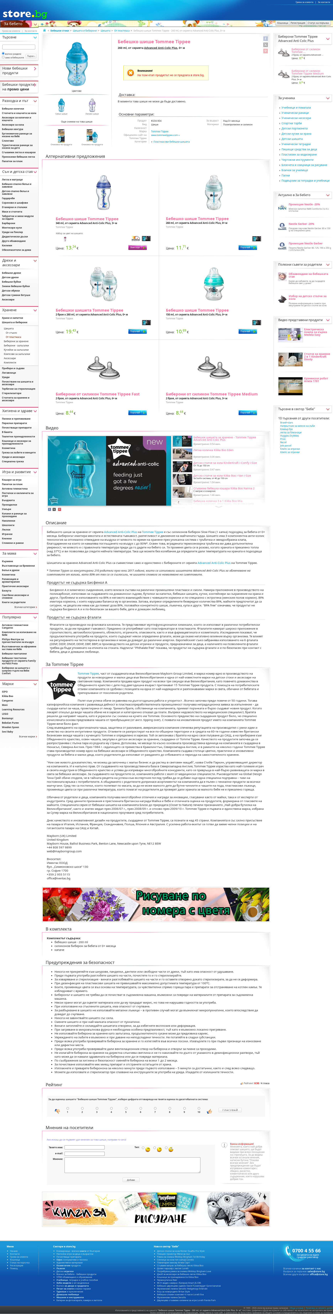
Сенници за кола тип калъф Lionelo (175, 1259)
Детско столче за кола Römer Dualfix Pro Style (180, 1250)
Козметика (8, 448)
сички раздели (13, 53)
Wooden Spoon (10, 727)
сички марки (27, 736)
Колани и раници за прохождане (14, 515)
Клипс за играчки (290, 448)
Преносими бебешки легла (18, 156)
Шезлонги (8, 525)
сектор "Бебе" (304, 409)
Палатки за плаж (12, 161)
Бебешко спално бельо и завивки (16, 185)
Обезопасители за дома (16, 250)
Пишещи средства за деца (299, 149)
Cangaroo (7, 700)
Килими (7, 245)
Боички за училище (295, 170)
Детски (65, 1271)
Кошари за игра (11, 479)
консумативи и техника (71, 1259)
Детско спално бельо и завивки (15, 192)
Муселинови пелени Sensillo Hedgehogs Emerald (182, 1288)
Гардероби (8, 198)
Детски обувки (11, 290)
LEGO (5, 714)
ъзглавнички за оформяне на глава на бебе (19, 648)
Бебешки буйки (11, 281)
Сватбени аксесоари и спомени (15, 596)
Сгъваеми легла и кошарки (19, 152)
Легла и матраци (12, 179)
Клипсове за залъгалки (17, 354)
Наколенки (8, 520)
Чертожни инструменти (298, 159)
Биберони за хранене (16, 341)
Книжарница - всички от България (78, 1250)
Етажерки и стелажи (14, 207)
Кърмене (7, 561)
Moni (5, 705)
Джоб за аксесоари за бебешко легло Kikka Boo (181, 1274)
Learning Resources (13, 709)
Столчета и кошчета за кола (19, 113)
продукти (68, 1265)
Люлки (6, 529)
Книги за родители (14, 602)
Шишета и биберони (85, 30)
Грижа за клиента (304, 2)
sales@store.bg (316, 1271)
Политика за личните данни (319, 1308)
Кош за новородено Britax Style (173, 1291)
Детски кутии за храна (296, 133)
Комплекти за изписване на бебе (19, 634)
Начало (14, 1250)
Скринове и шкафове (15, 202)
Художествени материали (69, 1262)
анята (7, 432)
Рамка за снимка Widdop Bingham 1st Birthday (181, 1256)
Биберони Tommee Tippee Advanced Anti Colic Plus (298, 38)
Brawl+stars (286, 422)
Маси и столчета (12, 211)
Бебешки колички (13, 108)
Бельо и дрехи (10, 570)
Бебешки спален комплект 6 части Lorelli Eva (180, 1294)
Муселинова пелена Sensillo (171, 1297)
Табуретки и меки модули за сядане (18, 217)
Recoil (283, 442)
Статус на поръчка (19, 1262)
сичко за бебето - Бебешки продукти (76, 1274)
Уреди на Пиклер (12, 232)
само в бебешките (14, 57)
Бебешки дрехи (11, 273)
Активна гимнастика (15, 488)
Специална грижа (13, 461)
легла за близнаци (291, 432)
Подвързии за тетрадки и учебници (306, 180)
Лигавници (9, 372)
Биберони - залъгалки (16, 345)
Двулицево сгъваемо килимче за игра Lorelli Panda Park (186, 1300)
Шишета (105, 30)
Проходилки (9, 504)
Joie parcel (285, 445)
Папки (286, 175)
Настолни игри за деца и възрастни (74, 1253)
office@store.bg (319, 1274)
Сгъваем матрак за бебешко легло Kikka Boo (180, 1265)
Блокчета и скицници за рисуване (304, 165)
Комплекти (10, 362)
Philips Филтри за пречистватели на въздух (18, 641)
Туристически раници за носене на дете (17, 147)
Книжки (7, 538)
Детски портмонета (295, 128)
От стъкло (11, 332)
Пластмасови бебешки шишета (172, 141)
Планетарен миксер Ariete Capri (173, 1262)
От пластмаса (122, 30)
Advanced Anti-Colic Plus (160, 48)
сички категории (24, 607)
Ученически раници (295, 113)
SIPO (5, 691)
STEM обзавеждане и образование (74, 1277)
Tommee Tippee (159, 131)
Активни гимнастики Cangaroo (15, 626)
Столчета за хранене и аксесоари (15, 399)
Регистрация (16, 1265)
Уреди (6, 377)
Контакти (15, 1253)
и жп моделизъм (72, 1282)
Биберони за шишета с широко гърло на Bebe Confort (16, 670)
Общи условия (297, 1308)
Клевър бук (286, 429)
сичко (72, 1285)
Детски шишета (292, 139)
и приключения (69, 1291)
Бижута (6, 590)
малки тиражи (73, 1288)
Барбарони (8, 223)
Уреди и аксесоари (13, 457)
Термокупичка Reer (167, 1279)
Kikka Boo (7, 696)
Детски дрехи (10, 277)
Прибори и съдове (13, 368)
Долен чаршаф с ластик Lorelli (172, 1268)
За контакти (324, 2)
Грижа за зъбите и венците (19, 452)
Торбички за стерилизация (18, 388)
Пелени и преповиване (16, 418)
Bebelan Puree (10, 722)
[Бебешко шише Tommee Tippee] (76, 64)
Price (283, 439)
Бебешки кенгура (12, 129)
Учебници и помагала (296, 107)
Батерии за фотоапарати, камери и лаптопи (79, 1300)
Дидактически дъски (15, 236)
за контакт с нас (311, 1268)
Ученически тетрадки (296, 144)
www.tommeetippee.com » (165, 135)
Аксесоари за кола (13, 124)
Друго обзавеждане (14, 241)
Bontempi (7, 718)
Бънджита (8, 500)
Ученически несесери (296, 118)
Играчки (7, 534)
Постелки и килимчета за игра (18, 494)
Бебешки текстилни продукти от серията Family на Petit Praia (19, 660)
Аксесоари (8, 299)
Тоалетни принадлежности (18, 436)
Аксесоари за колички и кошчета (16, 119)
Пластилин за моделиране (299, 154)
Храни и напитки (12, 318)
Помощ (14, 1268)
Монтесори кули (12, 227)
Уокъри (6, 509)
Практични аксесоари (15, 586)
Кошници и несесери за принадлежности (16, 442)
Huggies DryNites (289, 435)
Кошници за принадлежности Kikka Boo (177, 1277)
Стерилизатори (11, 393)
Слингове (8, 140)
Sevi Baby (7, 731)
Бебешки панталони (14, 653)
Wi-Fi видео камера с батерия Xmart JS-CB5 (179, 1282)
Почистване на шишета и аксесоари (17, 383)
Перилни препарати (14, 423)
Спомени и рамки (13, 543)
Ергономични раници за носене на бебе (17, 135)
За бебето (13, 23)
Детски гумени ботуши (16, 295)
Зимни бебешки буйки (16, 286)
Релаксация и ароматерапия (11, 580)
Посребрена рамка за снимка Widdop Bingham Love (184, 1271)
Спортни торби (292, 123)
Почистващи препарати (17, 427)
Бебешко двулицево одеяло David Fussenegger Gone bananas (189, 1285)
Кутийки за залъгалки (16, 349)
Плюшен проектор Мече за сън (173, 1253)
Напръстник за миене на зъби (297, 426)
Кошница (15, 1259)
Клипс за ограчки (290, 452)
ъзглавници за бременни (18, 565)
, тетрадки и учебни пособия (77, 1279)
